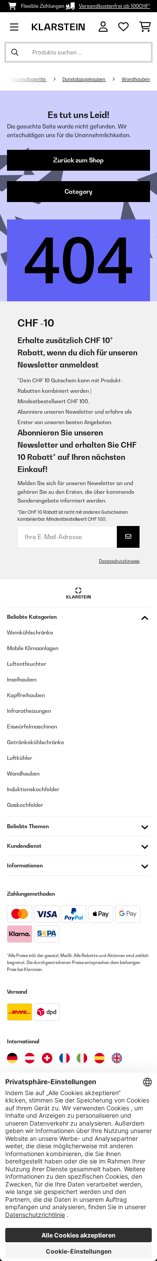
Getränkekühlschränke (35, 742)
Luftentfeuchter (26, 664)
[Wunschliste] (123, 27)
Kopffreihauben (26, 695)
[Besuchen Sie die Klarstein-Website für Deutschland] (12, 1058)
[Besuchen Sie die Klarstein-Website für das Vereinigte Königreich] (117, 1058)
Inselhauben (22, 679)
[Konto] (103, 26)
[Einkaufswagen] (145, 27)
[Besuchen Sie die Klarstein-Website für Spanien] (99, 1058)
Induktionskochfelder (33, 789)
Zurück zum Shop (78, 160)
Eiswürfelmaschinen (32, 726)
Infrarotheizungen (29, 711)
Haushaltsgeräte (29, 79)
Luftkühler (19, 758)
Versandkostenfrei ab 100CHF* (114, 6)
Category (78, 191)
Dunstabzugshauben (84, 79)
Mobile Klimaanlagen (32, 648)
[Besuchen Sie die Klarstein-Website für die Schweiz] (47, 1058)
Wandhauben (136, 79)
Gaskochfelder (25, 805)
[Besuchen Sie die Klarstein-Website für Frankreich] (64, 1058)
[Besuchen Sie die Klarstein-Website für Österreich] (29, 1058)
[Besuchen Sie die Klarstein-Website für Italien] (82, 1058)
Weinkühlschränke (30, 632)
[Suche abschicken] (14, 52)
